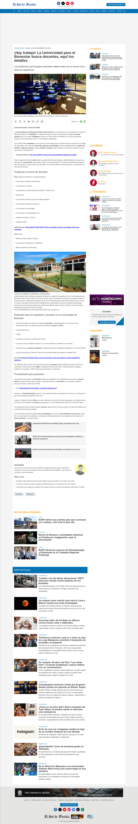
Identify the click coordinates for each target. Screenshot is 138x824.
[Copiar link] (37, 121)
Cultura (75, 11)
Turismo (104, 11)
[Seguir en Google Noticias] (84, 121)
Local (19, 11)
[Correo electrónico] (32, 121)
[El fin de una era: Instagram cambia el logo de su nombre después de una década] (25, 733)
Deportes (111, 11)
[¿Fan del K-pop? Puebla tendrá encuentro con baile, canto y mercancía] (95, 218)
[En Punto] (93, 182)
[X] (63, 3)
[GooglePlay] (82, 809)
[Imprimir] (41, 121)
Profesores (30, 494)
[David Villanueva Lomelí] (93, 153)
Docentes (19, 494)
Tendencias (84, 11)
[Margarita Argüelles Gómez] (93, 163)
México (33, 11)
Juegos (119, 11)
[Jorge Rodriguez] (93, 173)
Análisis (54, 11)
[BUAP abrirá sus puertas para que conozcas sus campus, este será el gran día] (25, 522)
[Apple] (78, 809)
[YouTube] (67, 3)
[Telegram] (28, 121)
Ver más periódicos (116, 4)
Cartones (61, 11)
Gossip (68, 11)
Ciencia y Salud (94, 11)
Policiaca (26, 11)
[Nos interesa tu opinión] (69, 792)
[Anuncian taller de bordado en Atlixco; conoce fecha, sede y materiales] (25, 624)
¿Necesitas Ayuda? (69, 805)
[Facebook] (58, 3)
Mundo (39, 11)
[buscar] (124, 11)
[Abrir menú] (14, 11)
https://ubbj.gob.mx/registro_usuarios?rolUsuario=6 (38, 388)
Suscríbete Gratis (107, 322)
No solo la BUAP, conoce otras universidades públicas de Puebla (53, 155)
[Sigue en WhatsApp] (81, 121)
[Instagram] (72, 3)
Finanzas (46, 11)
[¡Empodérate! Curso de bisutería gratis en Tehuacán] (25, 751)
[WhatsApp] (24, 121)
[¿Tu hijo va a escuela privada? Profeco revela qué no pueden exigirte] (95, 199)
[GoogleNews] (73, 809)
